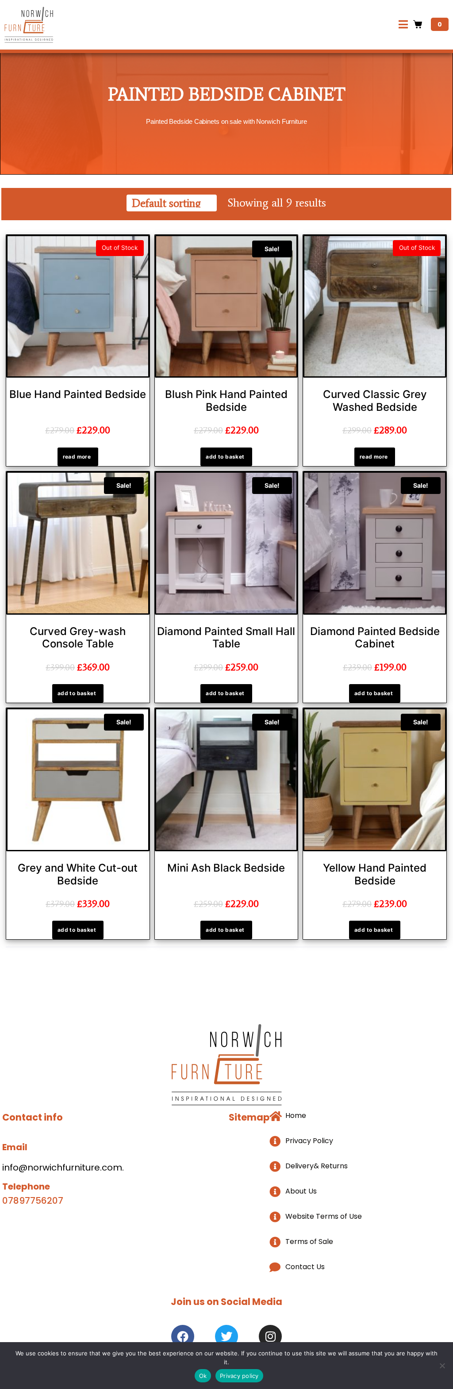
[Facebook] (182, 1336)
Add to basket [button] (225, 456)
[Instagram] (270, 1336)
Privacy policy (239, 1375)
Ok (203, 1375)
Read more (77, 456)
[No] (442, 1365)
